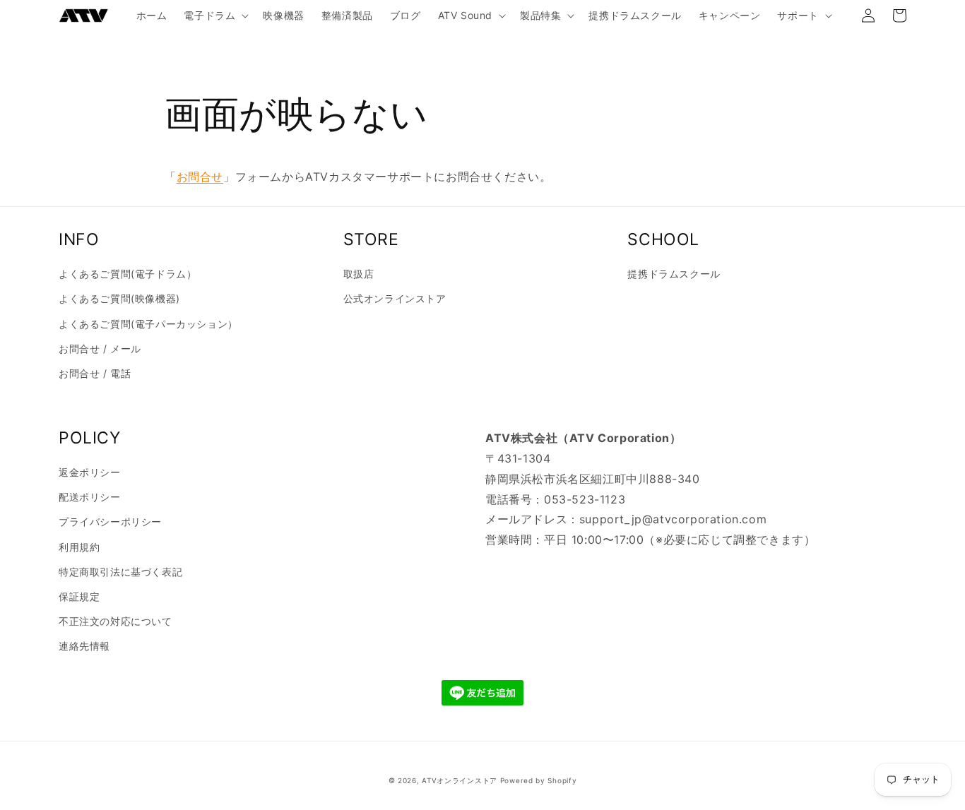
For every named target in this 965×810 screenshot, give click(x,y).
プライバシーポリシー (110, 522)
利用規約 (79, 547)
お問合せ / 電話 (95, 373)
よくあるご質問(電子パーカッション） (148, 324)
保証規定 (79, 596)
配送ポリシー (90, 497)
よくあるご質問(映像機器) (119, 298)
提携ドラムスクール (673, 274)
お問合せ (200, 176)
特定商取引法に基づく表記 (120, 572)
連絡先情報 (84, 646)
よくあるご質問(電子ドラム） (127, 274)
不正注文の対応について (115, 621)
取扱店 (358, 274)
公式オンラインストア (394, 298)
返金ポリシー (90, 472)
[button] (214, 15)
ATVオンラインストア (459, 780)
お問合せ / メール (100, 349)
